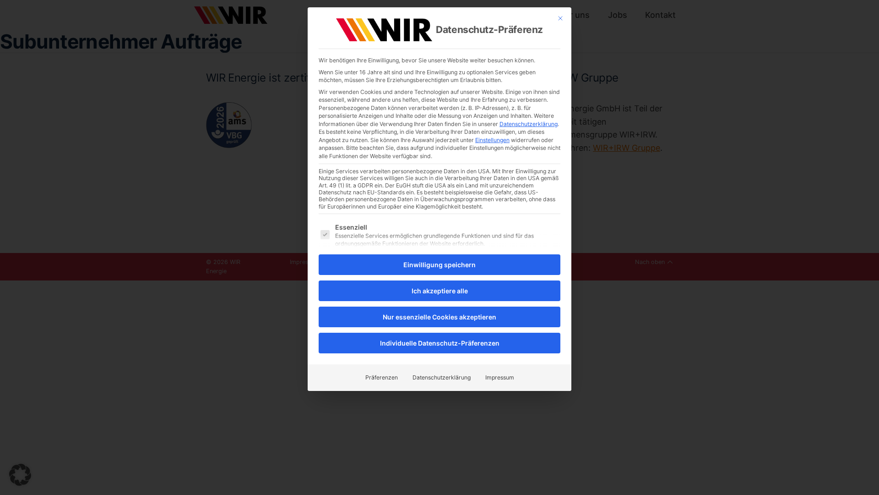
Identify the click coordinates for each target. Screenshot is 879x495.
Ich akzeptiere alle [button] (440, 291)
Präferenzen (381, 377)
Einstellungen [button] (492, 140)
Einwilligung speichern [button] (439, 265)
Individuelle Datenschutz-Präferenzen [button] (439, 343)
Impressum (499, 377)
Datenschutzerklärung (528, 124)
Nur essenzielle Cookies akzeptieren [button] (439, 317)
